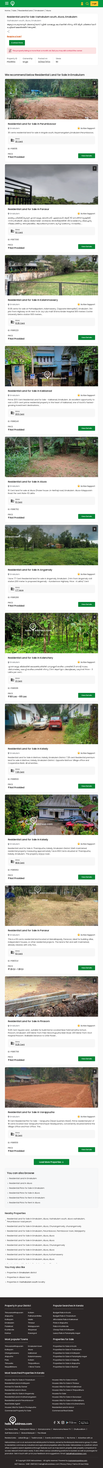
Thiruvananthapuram (14, 1312)
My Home (71, 1438)
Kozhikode (9, 1329)
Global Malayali (28, 1433)
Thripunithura (33, 1363)
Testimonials (37, 1438)
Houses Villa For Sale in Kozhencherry (68, 1403)
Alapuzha (9, 1316)
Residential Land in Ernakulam (23, 1178)
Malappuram (33, 1326)
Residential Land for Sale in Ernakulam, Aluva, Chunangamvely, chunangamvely (44, 1226)
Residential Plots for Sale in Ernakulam (26, 1188)
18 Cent (18, 1135)
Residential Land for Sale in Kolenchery (30, 657)
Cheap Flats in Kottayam (63, 1329)
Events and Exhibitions (55, 1438)
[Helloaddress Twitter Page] (58, 1423)
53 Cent (19, 953)
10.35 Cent (20, 323)
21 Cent (18, 681)
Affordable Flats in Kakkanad (65, 1319)
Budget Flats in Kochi (62, 1312)
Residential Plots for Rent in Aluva (24, 1202)
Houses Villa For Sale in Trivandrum (20, 1380)
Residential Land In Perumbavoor (19, 1400)
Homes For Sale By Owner (16, 1386)
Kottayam (9, 1319)
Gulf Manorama (12, 1433)
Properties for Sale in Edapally (66, 1360)
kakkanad (32, 1353)
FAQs (86, 1464)
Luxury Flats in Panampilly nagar (66, 1333)
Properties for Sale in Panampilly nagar (70, 1356)
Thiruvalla (9, 1363)
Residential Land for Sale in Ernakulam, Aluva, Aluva (30, 1235)
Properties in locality (26, 1282)
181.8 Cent (19, 862)
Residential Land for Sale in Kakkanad (30, 391)
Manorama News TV (62, 1429)
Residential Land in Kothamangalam (20, 1397)
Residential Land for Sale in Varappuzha (31, 1112)
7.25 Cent (19, 772)
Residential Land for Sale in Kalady (28, 748)
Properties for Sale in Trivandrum (67, 1349)
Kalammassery (34, 1356)
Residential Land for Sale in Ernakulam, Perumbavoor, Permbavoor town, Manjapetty (46, 1231)
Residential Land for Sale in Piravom (29, 1021)
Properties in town (18, 1277)
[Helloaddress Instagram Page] (62, 1423)
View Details (86, 155)
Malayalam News (27, 1429)
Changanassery (12, 1353)
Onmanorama (44, 1429)
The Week (41, 1433)
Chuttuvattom (80, 1429)
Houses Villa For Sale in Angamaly (19, 1393)
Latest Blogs (23, 1438)
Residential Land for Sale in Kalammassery (33, 300)
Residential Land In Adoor (63, 1407)
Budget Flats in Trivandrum (64, 1316)
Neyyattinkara (11, 1366)
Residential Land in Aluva (20, 1183)
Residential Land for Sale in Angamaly (30, 569)
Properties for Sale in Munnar (65, 1366)
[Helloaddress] (13, 3)
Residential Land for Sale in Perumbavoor (32, 124)
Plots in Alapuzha (60, 1323)
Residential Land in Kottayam (17, 1383)
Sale (14, 10)
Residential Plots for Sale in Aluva (24, 1193)
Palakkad (9, 1326)
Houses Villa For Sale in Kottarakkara (68, 1400)
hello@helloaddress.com (76, 1453)
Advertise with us (85, 1438)
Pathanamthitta (34, 1316)
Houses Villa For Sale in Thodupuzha (20, 1407)
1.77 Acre (19, 590)
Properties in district (22, 1272)
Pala (7, 1360)
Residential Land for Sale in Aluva (27, 481)
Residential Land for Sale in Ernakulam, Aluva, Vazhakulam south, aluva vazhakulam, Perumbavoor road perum (46, 1220)
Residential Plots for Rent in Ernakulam (27, 1197)
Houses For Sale (59, 1393)
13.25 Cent (20, 1044)
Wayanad (32, 1329)
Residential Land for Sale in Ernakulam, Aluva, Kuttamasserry (35, 1254)
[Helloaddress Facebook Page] (54, 1423)
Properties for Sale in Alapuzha (66, 1363)
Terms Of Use (78, 1464)
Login (94, 3)
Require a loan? (14, 36)
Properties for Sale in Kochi (64, 1346)
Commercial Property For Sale (18, 1410)
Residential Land (25, 10)
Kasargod (32, 1333)
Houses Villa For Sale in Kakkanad (66, 1386)
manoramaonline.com (77, 1460)
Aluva (30, 1349)
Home (7, 10)
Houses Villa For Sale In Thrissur (65, 1383)
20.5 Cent (19, 414)
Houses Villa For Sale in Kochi (64, 1380)
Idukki (30, 1319)
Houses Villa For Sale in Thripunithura (68, 1390)
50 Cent (19, 232)
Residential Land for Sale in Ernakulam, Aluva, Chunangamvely (36, 1245)
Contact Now (17, 42)
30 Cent (19, 141)
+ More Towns (34, 1366)
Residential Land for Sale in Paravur (28, 209)
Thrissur (31, 1323)
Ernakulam (39, 10)
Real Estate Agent (12, 1403)
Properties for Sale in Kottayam (66, 1353)
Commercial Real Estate (62, 1410)
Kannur (8, 1333)
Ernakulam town (35, 1346)
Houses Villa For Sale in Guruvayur (66, 1397)
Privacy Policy (65, 1464)
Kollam (31, 1312)
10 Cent (18, 502)
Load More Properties (50, 1162)
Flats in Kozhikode (61, 1326)
